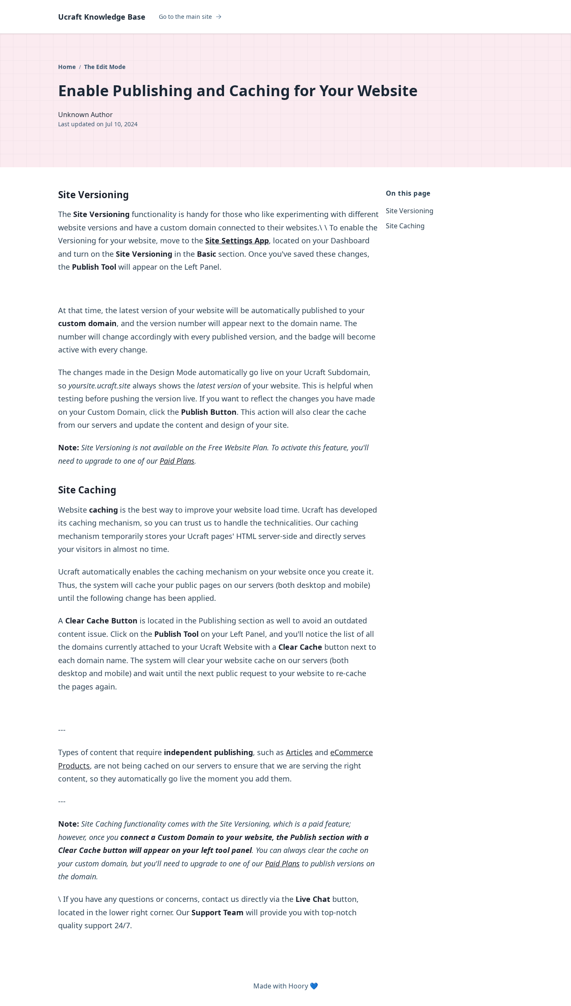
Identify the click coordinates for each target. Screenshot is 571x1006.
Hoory (298, 986)
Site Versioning (409, 210)
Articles (299, 752)
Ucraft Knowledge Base (101, 17)
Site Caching (405, 225)
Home (67, 67)
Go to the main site (185, 16)
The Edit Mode (104, 67)
